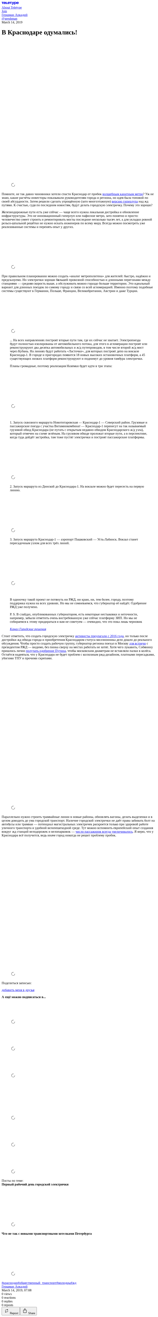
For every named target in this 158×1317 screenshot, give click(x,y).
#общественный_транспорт (37, 1283)
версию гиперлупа (125, 201)
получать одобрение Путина (46, 651)
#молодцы (63, 1283)
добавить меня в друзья (18, 990)
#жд (73, 1283)
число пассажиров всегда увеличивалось (104, 831)
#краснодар (10, 1283)
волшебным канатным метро (122, 194)
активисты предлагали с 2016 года (99, 636)
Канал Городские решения (28, 629)
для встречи (137, 643)
